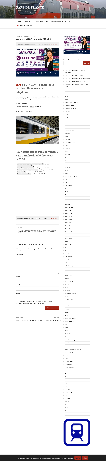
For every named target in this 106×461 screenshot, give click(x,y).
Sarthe (67, 355)
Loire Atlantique (69, 266)
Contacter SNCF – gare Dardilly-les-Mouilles (77, 78)
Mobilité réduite (69, 300)
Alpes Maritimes (69, 105)
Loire (66, 263)
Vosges (20, 227)
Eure (66, 182)
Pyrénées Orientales (70, 343)
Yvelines (67, 414)
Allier (66, 99)
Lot (66, 272)
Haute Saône (68, 216)
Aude (66, 121)
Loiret (66, 269)
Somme (67, 371)
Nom (18, 276)
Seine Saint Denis (69, 367)
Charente (67, 139)
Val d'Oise (67, 389)
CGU (74, 21)
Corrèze (67, 148)
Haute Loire (68, 210)
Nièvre (67, 312)
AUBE (66, 118)
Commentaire (20, 254)
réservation (32, 231)
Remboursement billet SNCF (73, 346)
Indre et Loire (69, 244)
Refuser (85, 458)
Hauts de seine (69, 232)
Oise (66, 324)
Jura (66, 250)
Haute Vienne (68, 222)
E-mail (18, 285)
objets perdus (42, 230)
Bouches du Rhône (70, 130)
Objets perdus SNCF (70, 318)
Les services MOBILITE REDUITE (60, 21)
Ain (66, 93)
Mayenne (67, 290)
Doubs (66, 170)
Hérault (67, 235)
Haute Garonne (69, 207)
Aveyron (67, 124)
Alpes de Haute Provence (72, 102)
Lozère (67, 278)
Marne (66, 287)
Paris (66, 330)
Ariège (67, 114)
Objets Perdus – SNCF (42, 21)
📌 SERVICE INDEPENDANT (24, 25)
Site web (18, 293)
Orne (66, 327)
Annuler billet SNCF (70, 108)
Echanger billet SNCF (71, 176)
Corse (66, 151)
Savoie (66, 358)
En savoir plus (53, 44)
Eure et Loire (68, 185)
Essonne (67, 179)
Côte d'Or (67, 154)
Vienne (67, 404)
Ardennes (67, 111)
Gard (66, 192)
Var (66, 395)
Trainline (67, 386)
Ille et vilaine (68, 238)
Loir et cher (68, 256)
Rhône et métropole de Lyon (73, 349)
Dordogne (68, 167)
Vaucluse (67, 398)
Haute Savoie (68, 219)
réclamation (22, 231)
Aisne (66, 96)
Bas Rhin (67, 127)
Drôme (67, 173)
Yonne (66, 411)
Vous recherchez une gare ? (71, 60)
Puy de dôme (68, 337)
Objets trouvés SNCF (71, 321)
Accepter (78, 458)
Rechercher (86, 63)
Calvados (67, 133)
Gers (66, 195)
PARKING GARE (52, 230)
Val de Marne (68, 392)
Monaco (67, 303)
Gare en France (28, 21)
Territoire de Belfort (71, 380)
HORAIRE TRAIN (31, 230)
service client (42, 231)
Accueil (19, 21)
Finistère (67, 188)
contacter (21, 230)
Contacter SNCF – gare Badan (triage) (75, 81)
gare (18, 84)
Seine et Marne (69, 361)
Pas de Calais (68, 333)
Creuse (67, 161)
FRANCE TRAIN (31, 36)
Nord (66, 315)
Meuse (66, 296)
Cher (66, 145)
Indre (66, 241)
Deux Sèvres (68, 164)
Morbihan (67, 306)
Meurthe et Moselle (70, 293)
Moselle (67, 309)
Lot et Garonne (69, 275)
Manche (67, 284)
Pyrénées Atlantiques (71, 340)
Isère (66, 247)
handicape (67, 201)
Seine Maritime (69, 364)
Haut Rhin (67, 204)
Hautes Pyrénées (69, 229)
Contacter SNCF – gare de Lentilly (74, 75)
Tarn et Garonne (69, 377)
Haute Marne (68, 213)
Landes (67, 253)
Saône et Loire (69, 352)
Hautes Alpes (68, 225)
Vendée (67, 401)
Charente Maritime (70, 142)
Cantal (66, 136)
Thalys (66, 383)
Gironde (67, 198)
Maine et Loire (69, 281)
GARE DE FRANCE (30, 7)
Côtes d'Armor (69, 158)
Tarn (66, 374)
